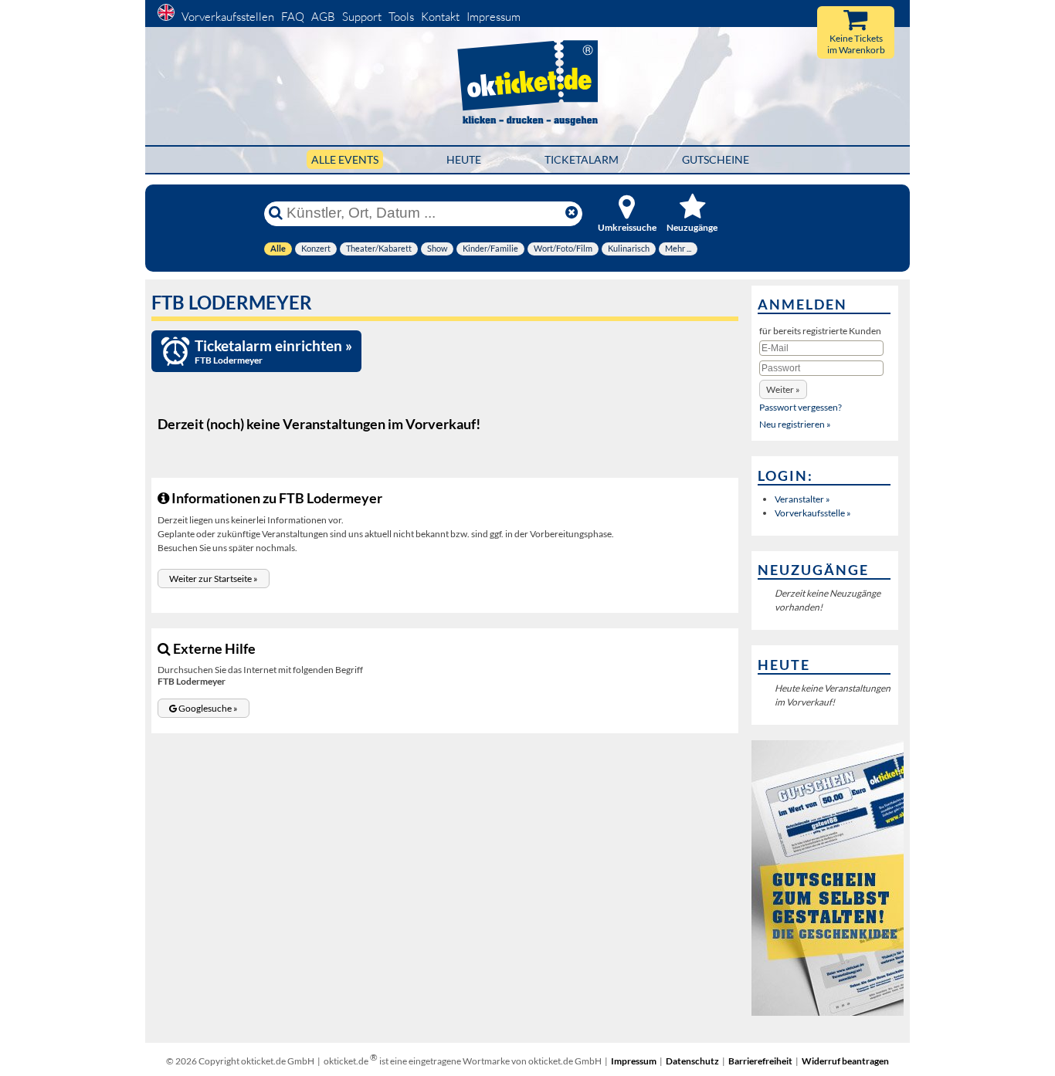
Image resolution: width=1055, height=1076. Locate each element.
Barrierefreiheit (760, 1061)
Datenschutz (692, 1061)
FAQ (292, 16)
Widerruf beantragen (845, 1061)
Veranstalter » (802, 499)
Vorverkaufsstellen (227, 16)
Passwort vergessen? (800, 407)
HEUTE (463, 159)
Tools (401, 16)
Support (362, 16)
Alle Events (344, 159)
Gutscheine (715, 159)
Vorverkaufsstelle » (813, 513)
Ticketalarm (581, 159)
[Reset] (571, 213)
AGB (323, 16)
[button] (214, 578)
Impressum (493, 16)
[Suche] (276, 213)
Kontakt (440, 16)
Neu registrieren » (795, 424)
